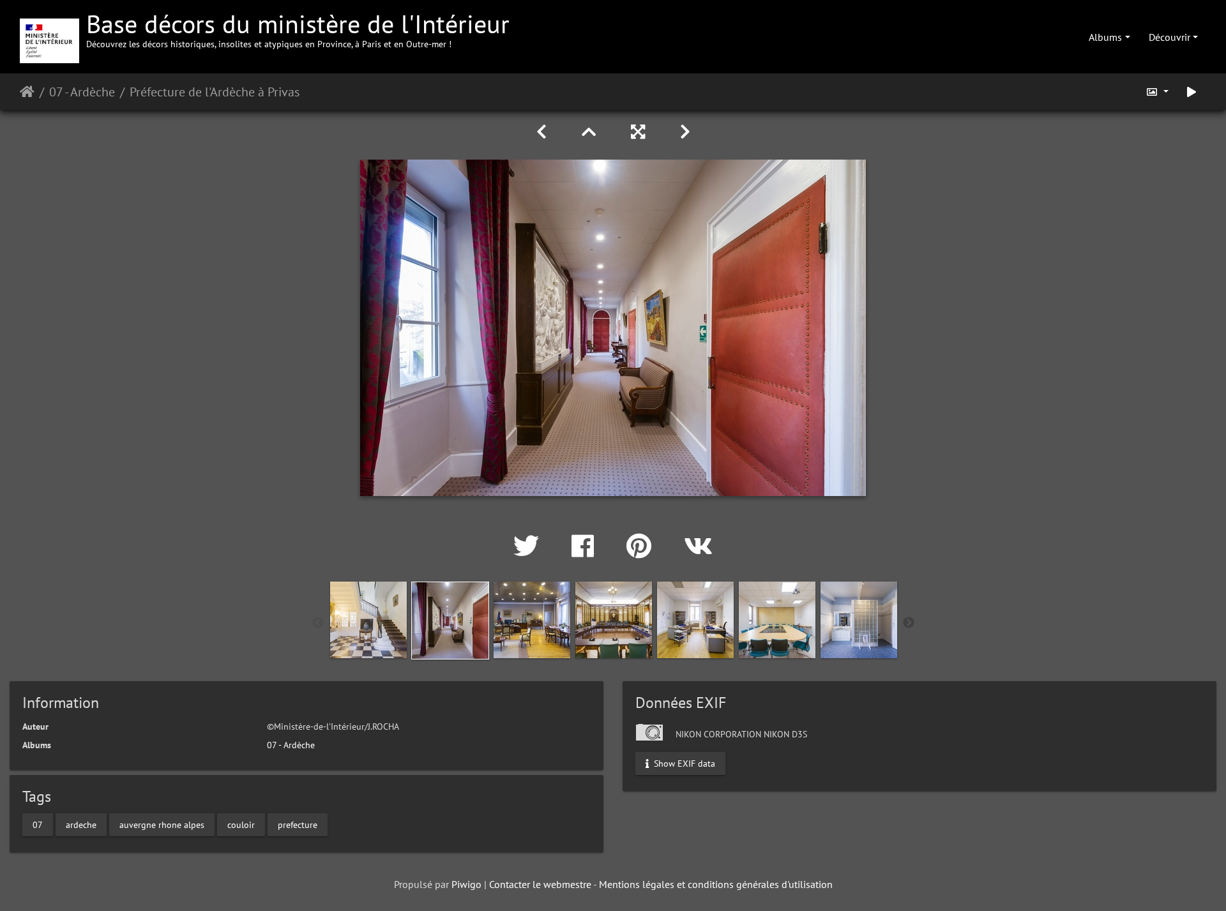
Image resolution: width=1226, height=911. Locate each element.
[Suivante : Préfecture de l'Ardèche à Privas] (685, 131)
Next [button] (908, 623)
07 (38, 825)
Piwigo (466, 884)
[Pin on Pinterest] (642, 545)
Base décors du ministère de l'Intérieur (298, 28)
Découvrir (1169, 37)
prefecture (297, 825)
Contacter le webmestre (540, 884)
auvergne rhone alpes (161, 825)
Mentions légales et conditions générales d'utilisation (716, 884)
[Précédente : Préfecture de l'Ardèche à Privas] (543, 131)
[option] (368, 620)
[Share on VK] (698, 545)
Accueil (27, 92)
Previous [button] (318, 623)
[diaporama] (1191, 92)
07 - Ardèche (82, 92)
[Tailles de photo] (1157, 92)
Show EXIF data (683, 763)
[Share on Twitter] (530, 545)
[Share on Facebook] (586, 545)
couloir (241, 825)
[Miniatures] (591, 131)
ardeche (81, 825)
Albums (1105, 37)
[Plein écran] (640, 131)
